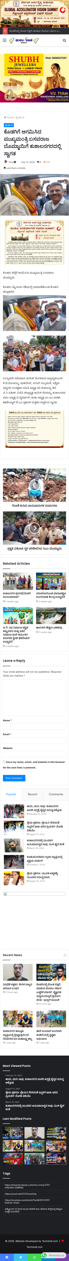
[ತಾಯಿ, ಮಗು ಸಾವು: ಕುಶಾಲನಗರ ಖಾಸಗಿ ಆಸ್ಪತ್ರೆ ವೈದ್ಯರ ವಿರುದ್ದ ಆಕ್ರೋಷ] (14, 811)
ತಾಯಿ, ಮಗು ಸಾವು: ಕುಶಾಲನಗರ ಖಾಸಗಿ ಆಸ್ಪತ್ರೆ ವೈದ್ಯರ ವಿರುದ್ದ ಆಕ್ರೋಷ (44, 808)
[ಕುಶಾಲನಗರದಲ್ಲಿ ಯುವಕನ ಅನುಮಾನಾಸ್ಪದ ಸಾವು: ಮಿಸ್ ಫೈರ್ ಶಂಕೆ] (14, 845)
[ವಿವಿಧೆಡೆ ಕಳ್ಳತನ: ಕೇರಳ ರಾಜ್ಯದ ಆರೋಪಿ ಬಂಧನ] (18, 972)
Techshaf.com (35, 1246)
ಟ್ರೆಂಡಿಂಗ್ (20, 117)
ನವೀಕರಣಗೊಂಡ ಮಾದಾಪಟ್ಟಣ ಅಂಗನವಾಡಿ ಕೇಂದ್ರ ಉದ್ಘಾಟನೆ (51, 595)
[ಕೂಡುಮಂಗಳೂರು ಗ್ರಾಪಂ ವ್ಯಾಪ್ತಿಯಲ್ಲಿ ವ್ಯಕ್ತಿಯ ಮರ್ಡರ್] (14, 862)
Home (10, 117)
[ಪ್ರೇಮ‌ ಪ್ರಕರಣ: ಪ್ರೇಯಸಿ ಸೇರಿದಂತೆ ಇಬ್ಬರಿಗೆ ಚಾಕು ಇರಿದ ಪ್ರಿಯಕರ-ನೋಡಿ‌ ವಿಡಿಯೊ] (14, 828)
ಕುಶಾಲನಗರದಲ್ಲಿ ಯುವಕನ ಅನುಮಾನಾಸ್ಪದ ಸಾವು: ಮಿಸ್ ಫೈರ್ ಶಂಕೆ (45, 842)
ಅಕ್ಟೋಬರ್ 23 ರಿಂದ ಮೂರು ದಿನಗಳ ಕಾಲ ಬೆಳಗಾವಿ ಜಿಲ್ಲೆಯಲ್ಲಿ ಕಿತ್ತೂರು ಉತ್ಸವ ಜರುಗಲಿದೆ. (33, 1210)
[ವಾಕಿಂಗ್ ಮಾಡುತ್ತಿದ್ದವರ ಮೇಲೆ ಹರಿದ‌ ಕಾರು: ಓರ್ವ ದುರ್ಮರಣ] (56, 1158)
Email (7, 734)
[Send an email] (15, 162)
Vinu (11, 162)
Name (7, 720)
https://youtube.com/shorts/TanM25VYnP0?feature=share (27, 1201)
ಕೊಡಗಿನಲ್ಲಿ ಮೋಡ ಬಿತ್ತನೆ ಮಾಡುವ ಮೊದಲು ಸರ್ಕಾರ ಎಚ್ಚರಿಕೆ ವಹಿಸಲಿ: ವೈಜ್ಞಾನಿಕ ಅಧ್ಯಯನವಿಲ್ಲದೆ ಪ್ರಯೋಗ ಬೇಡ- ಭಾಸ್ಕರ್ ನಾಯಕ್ (48, 992)
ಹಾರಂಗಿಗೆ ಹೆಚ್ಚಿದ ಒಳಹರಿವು (49, 627)
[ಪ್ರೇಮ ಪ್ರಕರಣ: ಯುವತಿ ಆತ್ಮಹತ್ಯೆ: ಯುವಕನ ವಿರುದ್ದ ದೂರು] (14, 878)
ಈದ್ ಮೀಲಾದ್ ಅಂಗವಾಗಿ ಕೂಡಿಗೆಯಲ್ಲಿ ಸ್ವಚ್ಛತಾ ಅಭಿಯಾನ (49, 1035)
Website (8, 748)
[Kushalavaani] (24, 40)
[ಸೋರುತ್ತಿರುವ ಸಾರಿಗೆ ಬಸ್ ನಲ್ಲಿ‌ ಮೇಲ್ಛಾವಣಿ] (13, 1133)
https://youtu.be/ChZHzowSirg (20, 1193)
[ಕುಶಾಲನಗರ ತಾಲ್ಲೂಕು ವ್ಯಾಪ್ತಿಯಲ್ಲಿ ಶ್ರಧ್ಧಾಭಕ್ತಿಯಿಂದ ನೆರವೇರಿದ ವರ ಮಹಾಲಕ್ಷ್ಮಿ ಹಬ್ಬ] (18, 1018)
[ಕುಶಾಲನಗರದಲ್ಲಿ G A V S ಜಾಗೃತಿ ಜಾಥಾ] (56, 1146)
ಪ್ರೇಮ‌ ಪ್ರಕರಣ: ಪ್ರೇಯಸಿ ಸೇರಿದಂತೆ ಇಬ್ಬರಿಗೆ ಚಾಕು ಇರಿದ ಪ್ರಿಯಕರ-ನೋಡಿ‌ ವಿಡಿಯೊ (45, 826)
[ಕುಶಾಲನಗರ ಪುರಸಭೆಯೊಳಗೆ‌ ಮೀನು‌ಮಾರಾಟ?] (18, 581)
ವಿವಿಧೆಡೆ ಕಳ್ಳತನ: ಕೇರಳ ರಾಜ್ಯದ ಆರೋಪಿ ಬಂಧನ (17, 986)
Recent (32, 794)
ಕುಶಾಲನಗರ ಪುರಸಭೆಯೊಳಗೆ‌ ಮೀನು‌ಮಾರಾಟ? (17, 595)
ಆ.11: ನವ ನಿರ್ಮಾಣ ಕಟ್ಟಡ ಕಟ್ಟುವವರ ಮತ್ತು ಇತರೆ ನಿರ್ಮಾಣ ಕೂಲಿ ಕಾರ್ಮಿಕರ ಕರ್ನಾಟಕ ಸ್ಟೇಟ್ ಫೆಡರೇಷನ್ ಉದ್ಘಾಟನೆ (16, 634)
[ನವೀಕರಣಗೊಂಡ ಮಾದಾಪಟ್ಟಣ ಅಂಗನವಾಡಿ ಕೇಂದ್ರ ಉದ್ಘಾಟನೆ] (51, 581)
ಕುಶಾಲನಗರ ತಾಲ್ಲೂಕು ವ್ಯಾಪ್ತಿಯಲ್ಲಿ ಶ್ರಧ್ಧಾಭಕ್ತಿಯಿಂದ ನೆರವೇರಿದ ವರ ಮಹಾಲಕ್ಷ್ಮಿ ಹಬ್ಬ (17, 1035)
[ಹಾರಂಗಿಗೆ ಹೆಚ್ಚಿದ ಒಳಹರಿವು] (51, 615)
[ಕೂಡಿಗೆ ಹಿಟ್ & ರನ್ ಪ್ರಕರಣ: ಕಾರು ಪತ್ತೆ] (13, 1158)
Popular (11, 794)
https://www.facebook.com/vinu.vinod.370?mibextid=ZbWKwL (27, 1186)
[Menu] (4, 41)
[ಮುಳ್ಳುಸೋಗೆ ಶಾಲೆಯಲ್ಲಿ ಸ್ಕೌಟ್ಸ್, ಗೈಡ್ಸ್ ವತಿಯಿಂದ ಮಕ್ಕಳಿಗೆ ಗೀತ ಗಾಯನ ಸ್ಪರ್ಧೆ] (34, 1158)
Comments (56, 794)
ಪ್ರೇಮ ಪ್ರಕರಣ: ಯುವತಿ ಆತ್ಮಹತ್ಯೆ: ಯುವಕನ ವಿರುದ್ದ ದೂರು (42, 875)
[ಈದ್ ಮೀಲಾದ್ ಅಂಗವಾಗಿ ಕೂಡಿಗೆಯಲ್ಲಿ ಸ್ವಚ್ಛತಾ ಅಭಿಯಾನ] (51, 1018)
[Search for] (64, 41)
